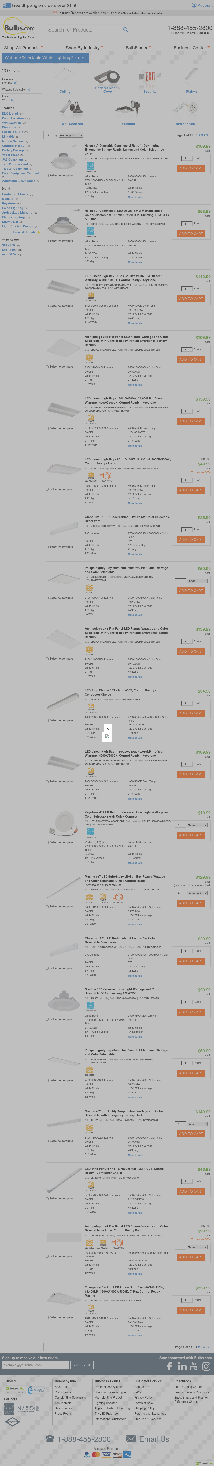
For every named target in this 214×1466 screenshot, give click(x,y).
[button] (108, 728)
